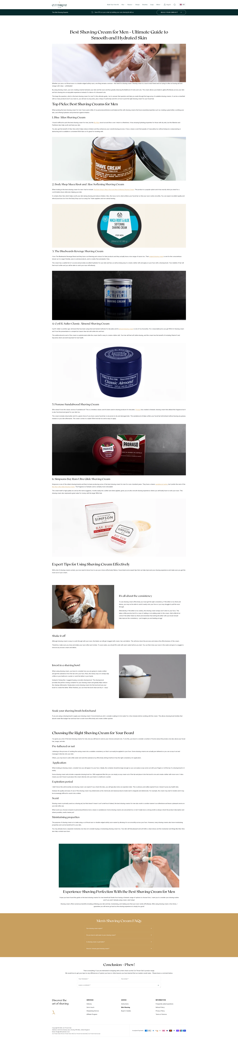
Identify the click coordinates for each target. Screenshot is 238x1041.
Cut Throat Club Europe (94, 1033)
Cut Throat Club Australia (80, 1033)
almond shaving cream (126, 329)
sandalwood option (162, 484)
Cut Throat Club (67, 1028)
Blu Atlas (96, 122)
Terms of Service (161, 1014)
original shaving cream (156, 256)
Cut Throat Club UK (57, 1033)
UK (183, 4)
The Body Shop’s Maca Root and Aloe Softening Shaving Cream (113, 189)
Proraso (137, 409)
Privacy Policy (160, 1011)
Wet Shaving (125, 1007)
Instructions (125, 1004)
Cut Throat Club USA (68, 1033)
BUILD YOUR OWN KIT (169, 12)
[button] (123, 4)
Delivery (89, 1004)
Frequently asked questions (164, 1004)
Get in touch (90, 1007)
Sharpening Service (93, 1011)
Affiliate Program (92, 1014)
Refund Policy (160, 1007)
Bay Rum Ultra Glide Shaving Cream (63, 487)
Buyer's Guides (126, 1011)
